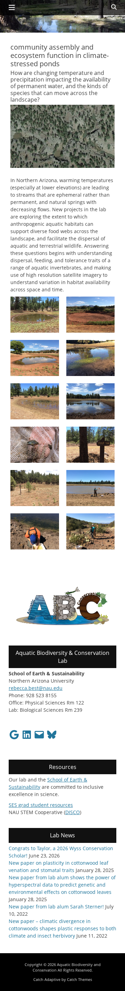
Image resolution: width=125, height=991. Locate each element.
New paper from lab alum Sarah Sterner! (56, 906)
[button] (34, 315)
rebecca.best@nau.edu (35, 688)
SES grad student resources (41, 805)
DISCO (72, 812)
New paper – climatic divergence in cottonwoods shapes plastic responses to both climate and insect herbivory (62, 928)
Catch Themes (79, 979)
